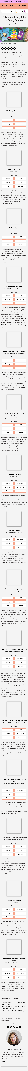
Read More (4, 1061)
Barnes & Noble (20, 120)
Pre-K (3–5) (20, 11)
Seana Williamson (12, 43)
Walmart (20, 127)
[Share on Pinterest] (8, 49)
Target (7, 127)
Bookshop (7, 124)
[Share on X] (5, 49)
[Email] (11, 49)
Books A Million (20, 124)
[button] (8, 11)
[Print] (14, 49)
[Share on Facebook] (2, 49)
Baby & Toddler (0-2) (8, 11)
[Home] (10, 5)
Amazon (8, 120)
